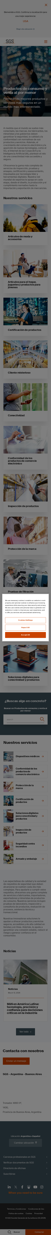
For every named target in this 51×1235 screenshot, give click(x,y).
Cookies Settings (25, 620)
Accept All (25, 635)
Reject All (25, 627)
